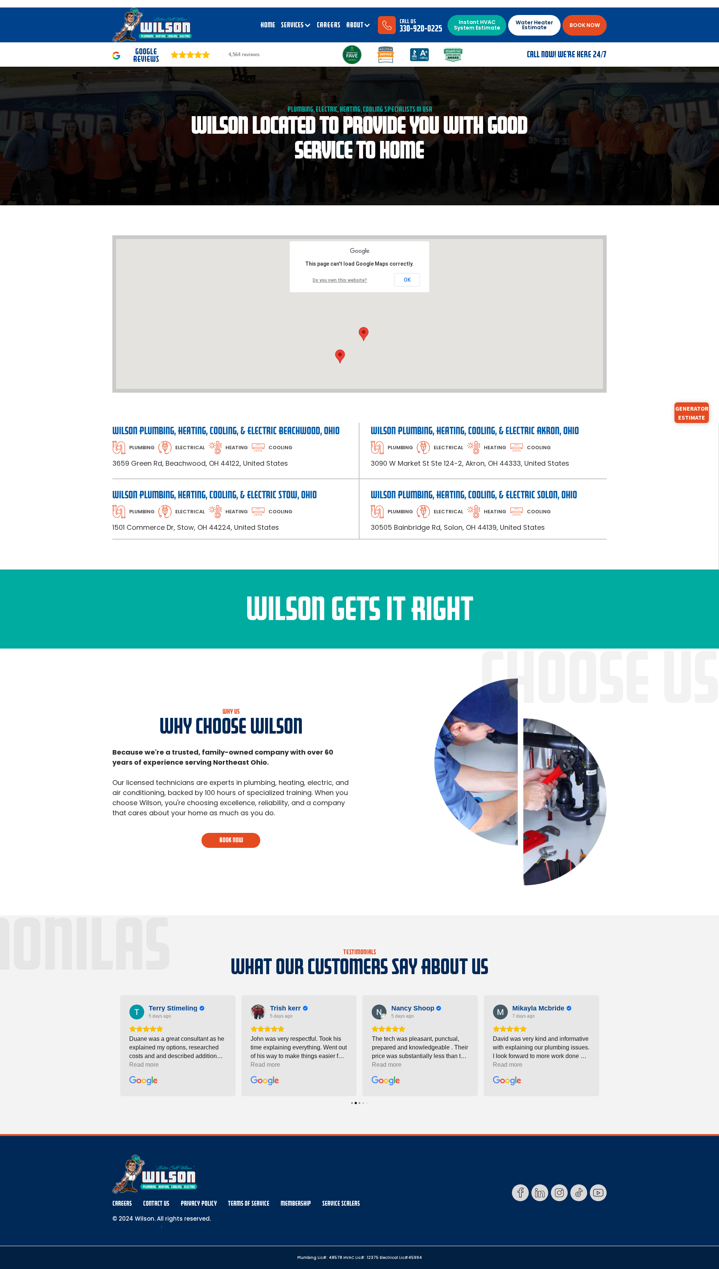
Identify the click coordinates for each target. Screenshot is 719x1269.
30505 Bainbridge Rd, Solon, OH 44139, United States (458, 527)
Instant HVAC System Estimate (477, 24)
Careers (122, 1203)
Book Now (231, 840)
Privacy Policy (198, 1203)
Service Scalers (341, 1203)
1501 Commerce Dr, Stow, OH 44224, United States (195, 527)
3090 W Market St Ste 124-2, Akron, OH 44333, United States (470, 463)
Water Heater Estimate (534, 25)
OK (407, 280)
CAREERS (328, 25)
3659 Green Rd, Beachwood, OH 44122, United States (200, 463)
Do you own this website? (340, 280)
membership (295, 1203)
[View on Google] (136, 1011)
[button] (296, 25)
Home (267, 25)
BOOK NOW (585, 25)
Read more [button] (144, 1064)
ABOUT (354, 25)
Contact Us (156, 1203)
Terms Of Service (248, 1203)
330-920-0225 (421, 28)
